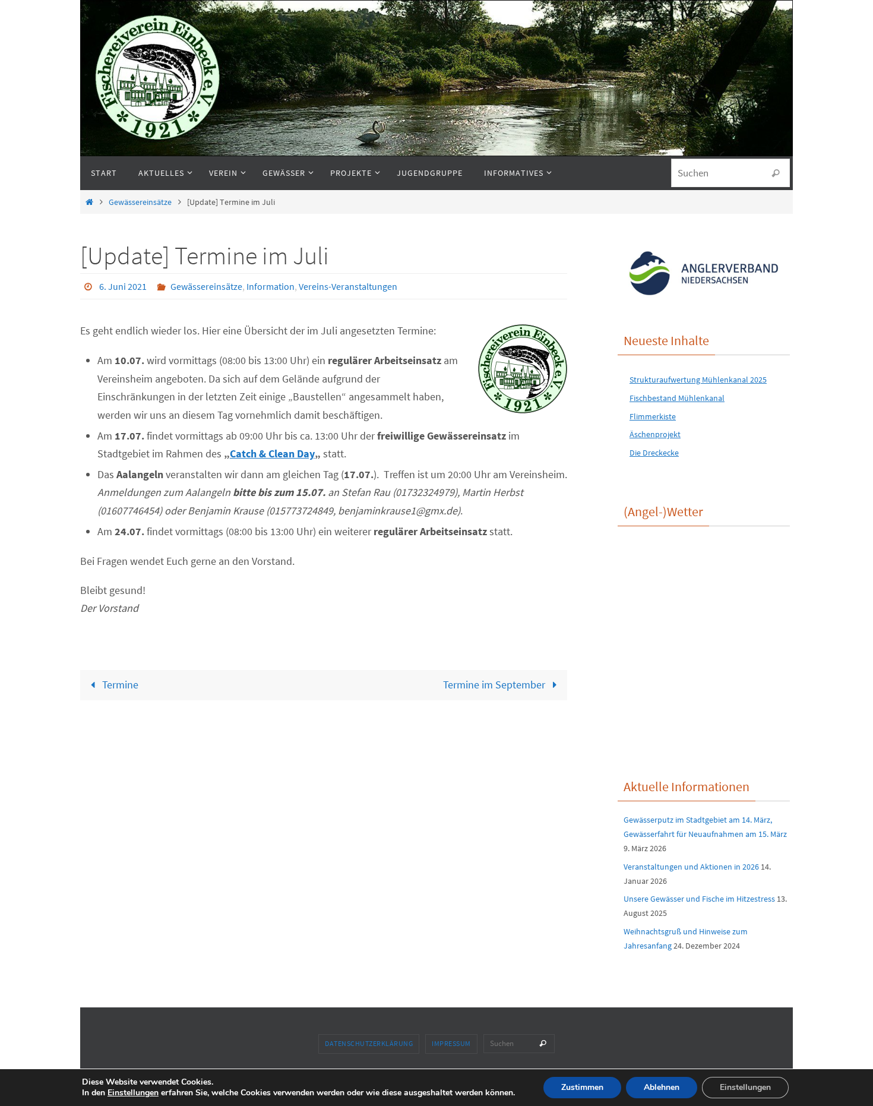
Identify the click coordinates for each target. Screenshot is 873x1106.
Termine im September (495, 684)
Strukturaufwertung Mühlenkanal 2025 (698, 379)
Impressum (451, 1043)
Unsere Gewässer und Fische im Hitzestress (699, 898)
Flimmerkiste (653, 416)
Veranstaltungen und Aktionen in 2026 (691, 866)
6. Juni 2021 (123, 286)
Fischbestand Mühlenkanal (677, 398)
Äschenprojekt (655, 434)
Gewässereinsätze (140, 202)
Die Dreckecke (654, 452)
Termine (119, 684)
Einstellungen (133, 1093)
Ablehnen (661, 1087)
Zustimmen (582, 1087)
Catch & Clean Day (272, 453)
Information (270, 286)
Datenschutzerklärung (369, 1043)
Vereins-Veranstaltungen (348, 286)
